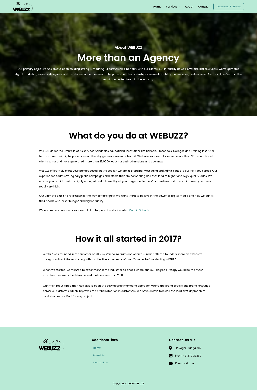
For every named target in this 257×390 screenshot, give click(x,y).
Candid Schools (139, 210)
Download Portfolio (229, 6)
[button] (179, 7)
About (189, 6)
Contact (204, 6)
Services (171, 6)
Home (157, 6)
